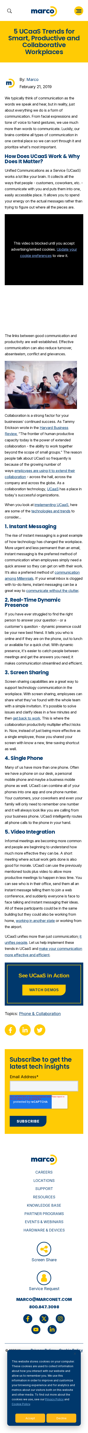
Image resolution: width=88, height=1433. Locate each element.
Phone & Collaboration (40, 1013)
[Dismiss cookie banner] (75, 1354)
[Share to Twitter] (39, 1030)
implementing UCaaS (51, 504)
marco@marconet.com (44, 1299)
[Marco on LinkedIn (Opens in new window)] (52, 1329)
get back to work (26, 718)
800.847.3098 (44, 1307)
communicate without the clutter (52, 590)
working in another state (35, 920)
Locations (44, 1180)
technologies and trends (50, 511)
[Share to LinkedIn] (25, 1030)
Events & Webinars (44, 1222)
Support (44, 1188)
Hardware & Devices (44, 1230)
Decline (61, 1418)
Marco (32, 79)
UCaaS (53, 489)
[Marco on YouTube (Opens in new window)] (35, 1329)
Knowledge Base (44, 1205)
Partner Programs (44, 1213)
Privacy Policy (54, 1399)
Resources (44, 1197)
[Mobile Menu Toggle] (78, 10)
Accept (30, 1418)
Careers (44, 1172)
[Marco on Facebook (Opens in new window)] (27, 1318)
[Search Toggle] (9, 11)
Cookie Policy (21, 1404)
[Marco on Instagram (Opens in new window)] (60, 1318)
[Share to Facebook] (10, 1030)
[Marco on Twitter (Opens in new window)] (44, 1318)
